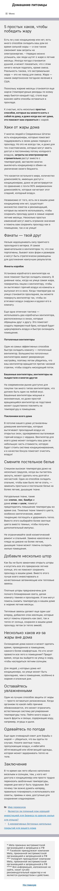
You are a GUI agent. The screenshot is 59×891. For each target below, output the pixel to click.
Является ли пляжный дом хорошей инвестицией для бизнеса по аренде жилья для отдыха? (29, 815)
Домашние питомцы (29, 5)
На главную (29, 885)
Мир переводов (17, 807)
